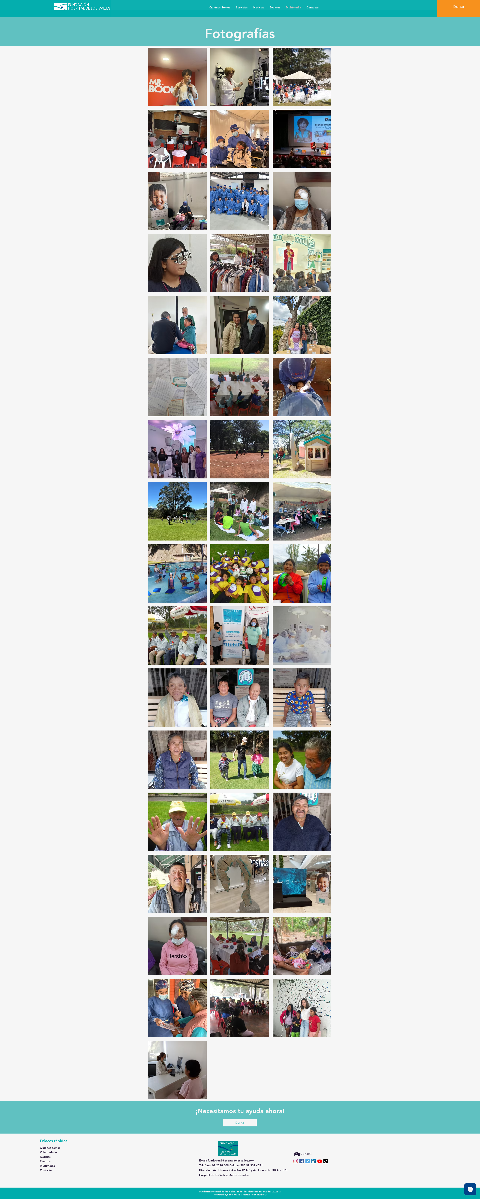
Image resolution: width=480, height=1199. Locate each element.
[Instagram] (295, 1161)
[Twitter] (307, 1161)
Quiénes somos (50, 1147)
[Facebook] (301, 1161)
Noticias (45, 1156)
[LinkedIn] (313, 1161)
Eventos (45, 1161)
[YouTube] (319, 1161)
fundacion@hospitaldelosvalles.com (231, 1160)
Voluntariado (48, 1152)
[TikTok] (325, 1161)
